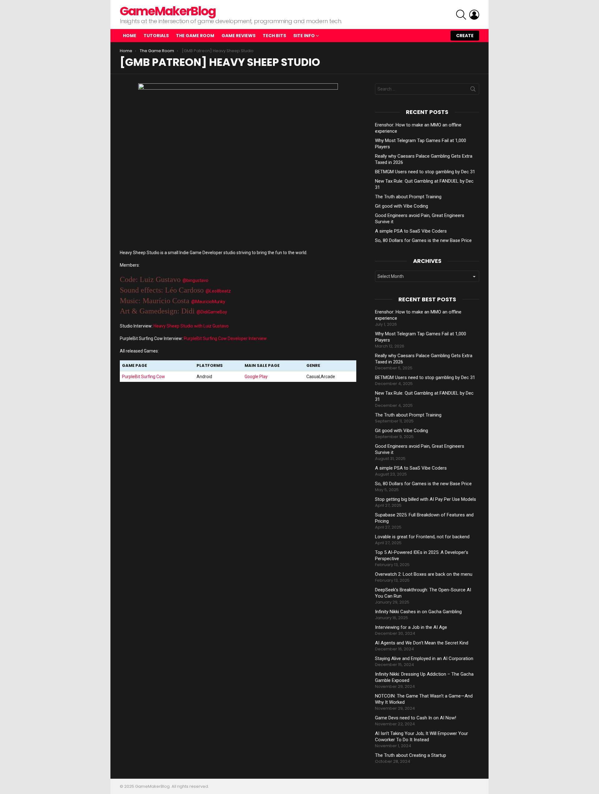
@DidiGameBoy (212, 311)
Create (465, 35)
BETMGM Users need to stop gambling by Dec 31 (425, 172)
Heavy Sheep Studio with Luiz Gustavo (191, 325)
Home (129, 35)
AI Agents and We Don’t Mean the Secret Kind (421, 643)
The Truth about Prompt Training (408, 197)
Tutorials (156, 35)
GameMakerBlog (168, 11)
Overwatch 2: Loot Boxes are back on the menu (423, 574)
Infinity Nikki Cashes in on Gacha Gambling (418, 611)
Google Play (256, 376)
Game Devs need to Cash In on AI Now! (415, 718)
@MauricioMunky (208, 301)
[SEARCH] (461, 14)
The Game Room (195, 35)
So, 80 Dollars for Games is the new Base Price (423, 240)
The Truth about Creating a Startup (410, 755)
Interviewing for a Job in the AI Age (411, 627)
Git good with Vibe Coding (401, 206)
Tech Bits (274, 35)
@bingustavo (195, 280)
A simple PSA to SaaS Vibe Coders (411, 231)
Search (473, 90)
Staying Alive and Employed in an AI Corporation (424, 658)
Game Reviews (239, 35)
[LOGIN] (474, 14)
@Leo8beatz (218, 291)
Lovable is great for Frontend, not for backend (422, 537)
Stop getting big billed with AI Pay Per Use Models (425, 499)
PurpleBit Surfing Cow (143, 376)
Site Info (304, 35)
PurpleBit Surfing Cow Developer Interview (225, 338)
